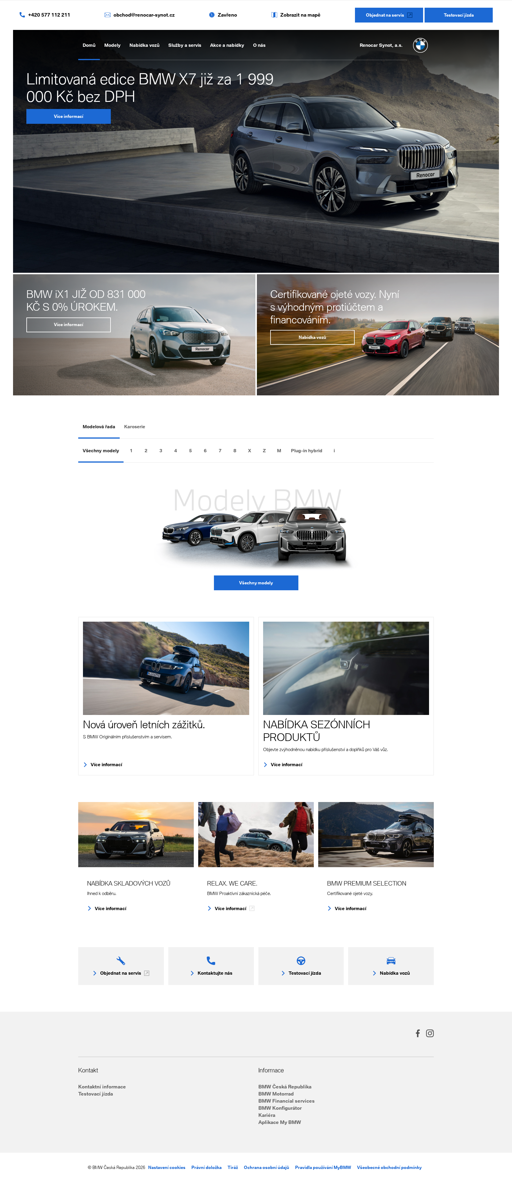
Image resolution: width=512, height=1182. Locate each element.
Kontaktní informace (102, 1086)
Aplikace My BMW (279, 1122)
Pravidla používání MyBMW (323, 1167)
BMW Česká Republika (284, 1086)
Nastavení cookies (166, 1167)
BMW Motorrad (276, 1093)
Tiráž (233, 1167)
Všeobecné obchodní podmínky (389, 1167)
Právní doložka (206, 1167)
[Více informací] (166, 668)
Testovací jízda (95, 1093)
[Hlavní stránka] (420, 45)
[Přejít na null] (349, 450)
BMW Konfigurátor (280, 1108)
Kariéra (266, 1115)
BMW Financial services (286, 1101)
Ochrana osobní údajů (266, 1167)
